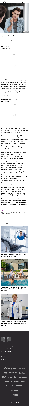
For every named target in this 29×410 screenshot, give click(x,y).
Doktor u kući (6, 46)
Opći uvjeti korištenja (7, 362)
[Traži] (16, 2)
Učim (2, 36)
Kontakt (3, 359)
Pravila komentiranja (7, 346)
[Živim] (4, 1)
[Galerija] (14, 18)
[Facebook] (19, 2)
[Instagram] (23, 2)
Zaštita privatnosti (6, 348)
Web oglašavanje (6, 351)
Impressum (4, 356)
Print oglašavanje (6, 354)
